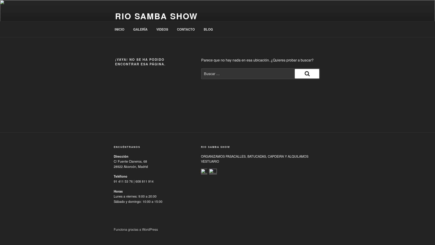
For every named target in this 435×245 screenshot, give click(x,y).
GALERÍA (140, 29)
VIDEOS (162, 29)
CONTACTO (186, 29)
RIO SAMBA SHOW (156, 16)
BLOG (208, 29)
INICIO (119, 29)
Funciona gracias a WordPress (136, 229)
